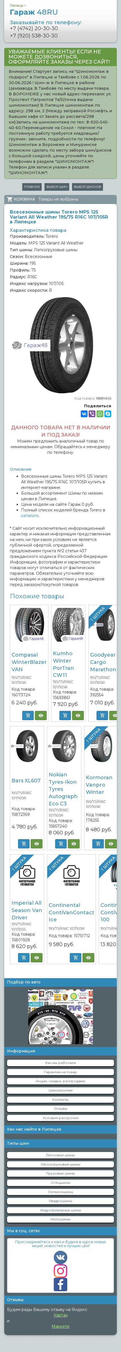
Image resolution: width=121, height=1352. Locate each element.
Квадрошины (60, 1201)
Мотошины (60, 1219)
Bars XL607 (26, 781)
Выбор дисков (87, 187)
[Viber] (92, 413)
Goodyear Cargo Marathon (103, 662)
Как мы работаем (60, 1063)
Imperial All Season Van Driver (27, 910)
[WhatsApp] (100, 413)
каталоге (30, 515)
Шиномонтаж (61, 1090)
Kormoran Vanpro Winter (99, 784)
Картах (61, 1315)
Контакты (60, 1099)
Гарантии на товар (60, 1072)
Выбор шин (56, 187)
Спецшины (60, 1182)
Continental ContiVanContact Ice (71, 912)
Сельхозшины (60, 1192)
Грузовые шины (60, 1173)
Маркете (60, 1326)
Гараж (34, 12)
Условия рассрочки (61, 1118)
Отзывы (60, 1108)
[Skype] (107, 413)
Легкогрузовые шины (60, 1164)
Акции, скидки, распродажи (60, 1081)
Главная (32, 187)
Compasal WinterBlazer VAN (29, 662)
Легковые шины (60, 1155)
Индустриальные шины (60, 1210)
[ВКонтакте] (84, 413)
